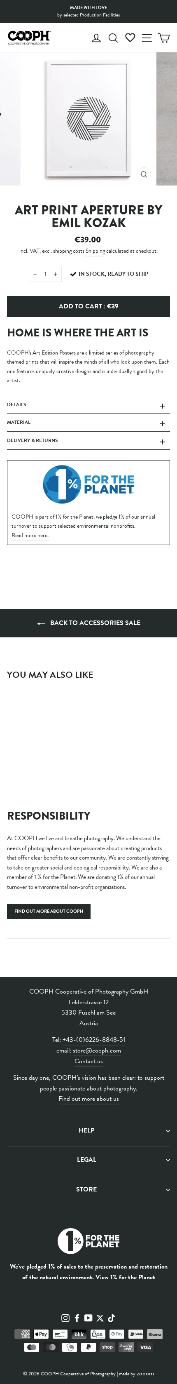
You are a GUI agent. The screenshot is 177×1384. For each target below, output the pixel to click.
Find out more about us (88, 1099)
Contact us (89, 1061)
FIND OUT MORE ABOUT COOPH (48, 911)
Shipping (95, 251)
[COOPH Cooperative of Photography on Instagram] (65, 1317)
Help (86, 1130)
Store (86, 1189)
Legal (86, 1160)
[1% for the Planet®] (88, 1242)
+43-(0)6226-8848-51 (94, 1040)
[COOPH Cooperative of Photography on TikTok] (111, 1317)
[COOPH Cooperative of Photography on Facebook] (77, 1317)
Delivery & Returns (32, 440)
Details (16, 404)
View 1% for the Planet (125, 1277)
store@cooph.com (97, 1050)
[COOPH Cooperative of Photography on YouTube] (88, 1317)
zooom (145, 1373)
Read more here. (30, 535)
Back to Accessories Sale (94, 623)
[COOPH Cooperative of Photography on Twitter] (100, 1317)
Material (18, 422)
